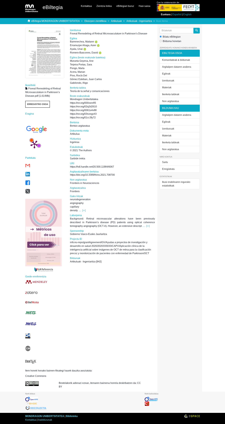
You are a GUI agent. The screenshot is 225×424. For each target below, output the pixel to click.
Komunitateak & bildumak (176, 60)
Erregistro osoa (37, 104)
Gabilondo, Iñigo (79, 83)
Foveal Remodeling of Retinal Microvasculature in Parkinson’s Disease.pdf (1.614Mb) (43, 92)
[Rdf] (45, 335)
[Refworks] (45, 302)
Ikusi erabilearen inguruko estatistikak (176, 184)
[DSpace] (192, 416)
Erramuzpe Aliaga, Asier (83, 45)
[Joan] (196, 30)
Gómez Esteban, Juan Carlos (86, 79)
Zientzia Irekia (104, 6)
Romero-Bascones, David (84, 52)
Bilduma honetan (172, 41)
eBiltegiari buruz (125, 6)
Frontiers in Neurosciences (84, 183)
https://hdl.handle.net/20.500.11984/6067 (92, 166)
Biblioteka (72, 416)
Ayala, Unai (76, 49)
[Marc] (45, 348)
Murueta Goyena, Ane (82, 61)
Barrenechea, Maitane (82, 41)
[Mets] (45, 313)
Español (176, 14)
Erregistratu (168, 169)
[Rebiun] (172, 403)
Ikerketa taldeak (170, 94)
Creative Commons (35, 376)
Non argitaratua (170, 101)
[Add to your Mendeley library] (45, 282)
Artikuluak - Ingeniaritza (139, 21)
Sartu (165, 162)
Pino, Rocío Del (78, 75)
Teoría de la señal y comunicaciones (89, 91)
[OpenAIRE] (82, 399)
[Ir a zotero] (45, 292)
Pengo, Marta (77, 68)
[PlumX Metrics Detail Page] (34, 144)
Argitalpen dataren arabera (176, 67)
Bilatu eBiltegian (172, 36)
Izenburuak (168, 80)
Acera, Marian (77, 72)
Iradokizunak (45, 420)
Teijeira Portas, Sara (81, 64)
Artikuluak (116, 21)
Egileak (166, 73)
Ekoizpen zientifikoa (95, 21)
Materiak (166, 87)
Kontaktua (86, 6)
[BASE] (82, 403)
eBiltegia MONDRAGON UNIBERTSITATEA (55, 21)
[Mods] (45, 324)
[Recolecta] (82, 408)
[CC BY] (39, 383)
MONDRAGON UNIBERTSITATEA (44, 416)
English (187, 14)
